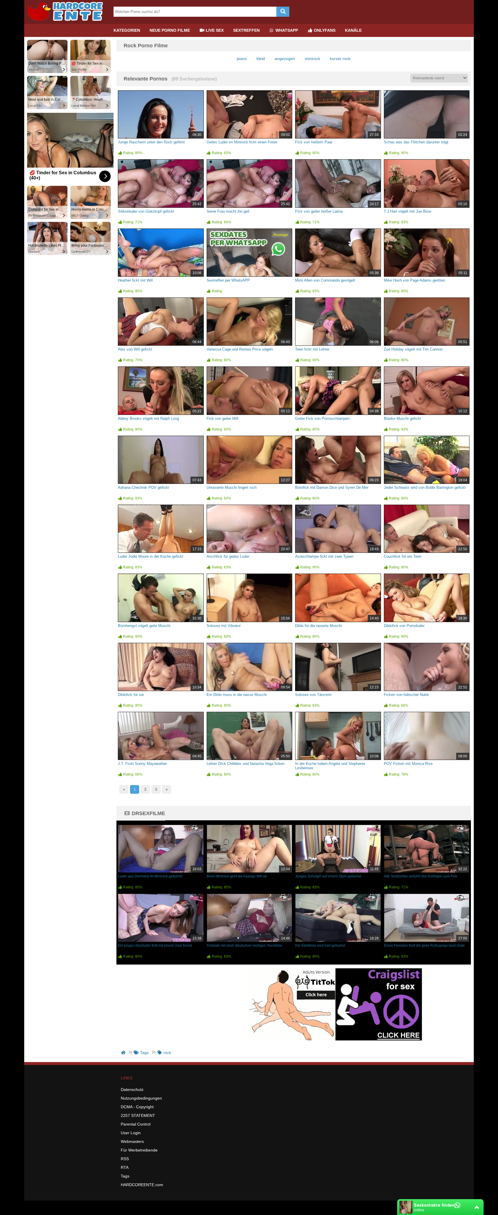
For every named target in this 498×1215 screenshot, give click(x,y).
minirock (312, 58)
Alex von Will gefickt (135, 349)
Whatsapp (286, 30)
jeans (242, 58)
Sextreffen (246, 30)
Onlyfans (324, 30)
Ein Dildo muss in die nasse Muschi (237, 694)
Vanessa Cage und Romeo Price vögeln (240, 349)
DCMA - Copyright (137, 1106)
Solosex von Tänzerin (313, 694)
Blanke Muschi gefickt (402, 418)
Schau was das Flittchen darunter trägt (416, 142)
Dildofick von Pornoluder (404, 626)
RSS (125, 1158)
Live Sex (214, 30)
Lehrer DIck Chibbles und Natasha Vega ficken (245, 763)
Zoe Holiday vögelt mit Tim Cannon (413, 349)
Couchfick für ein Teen (402, 556)
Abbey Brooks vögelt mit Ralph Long (148, 418)
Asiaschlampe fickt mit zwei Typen (324, 556)
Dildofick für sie (131, 694)
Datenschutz (132, 1089)
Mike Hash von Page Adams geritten (414, 280)
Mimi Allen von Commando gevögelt (325, 280)
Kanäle (353, 30)
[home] (123, 1052)
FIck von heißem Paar (313, 142)
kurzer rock (340, 58)
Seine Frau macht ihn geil (228, 211)
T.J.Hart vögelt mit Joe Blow (407, 211)
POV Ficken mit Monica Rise (408, 763)
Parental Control (135, 1124)
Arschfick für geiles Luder (228, 556)
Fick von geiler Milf (222, 418)
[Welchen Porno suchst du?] (282, 12)
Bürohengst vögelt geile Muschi (144, 626)
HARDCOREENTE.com (142, 1184)
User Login (131, 1132)
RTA (125, 1167)
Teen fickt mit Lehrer (312, 349)
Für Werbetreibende (139, 1150)
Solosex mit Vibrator (224, 626)
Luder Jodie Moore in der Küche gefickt (150, 556)
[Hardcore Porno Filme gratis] (67, 21)
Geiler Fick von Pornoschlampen (322, 418)
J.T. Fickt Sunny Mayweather (142, 763)
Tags (125, 1176)
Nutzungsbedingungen (141, 1098)
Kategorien (127, 30)
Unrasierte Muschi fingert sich (231, 487)
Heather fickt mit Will (135, 280)
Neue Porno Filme (170, 30)
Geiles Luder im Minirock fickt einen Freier (242, 142)
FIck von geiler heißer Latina (319, 211)
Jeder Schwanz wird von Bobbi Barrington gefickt (425, 487)
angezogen (285, 58)
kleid (260, 58)
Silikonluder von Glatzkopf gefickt (146, 211)
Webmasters (132, 1141)
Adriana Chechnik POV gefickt (143, 487)
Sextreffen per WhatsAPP (228, 280)
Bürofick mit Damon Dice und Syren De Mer (331, 487)
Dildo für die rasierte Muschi (318, 626)
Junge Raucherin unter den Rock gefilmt (151, 142)
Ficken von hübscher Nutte (406, 694)
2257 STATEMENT (138, 1115)
